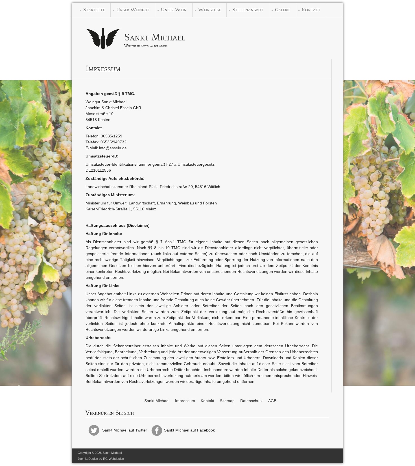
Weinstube (209, 10)
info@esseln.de (113, 148)
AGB (272, 400)
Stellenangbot (247, 10)
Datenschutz (251, 400)
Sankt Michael (154, 37)
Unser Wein (174, 10)
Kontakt (311, 10)
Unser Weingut (132, 10)
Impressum (185, 400)
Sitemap (227, 400)
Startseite (94, 10)
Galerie (282, 10)
